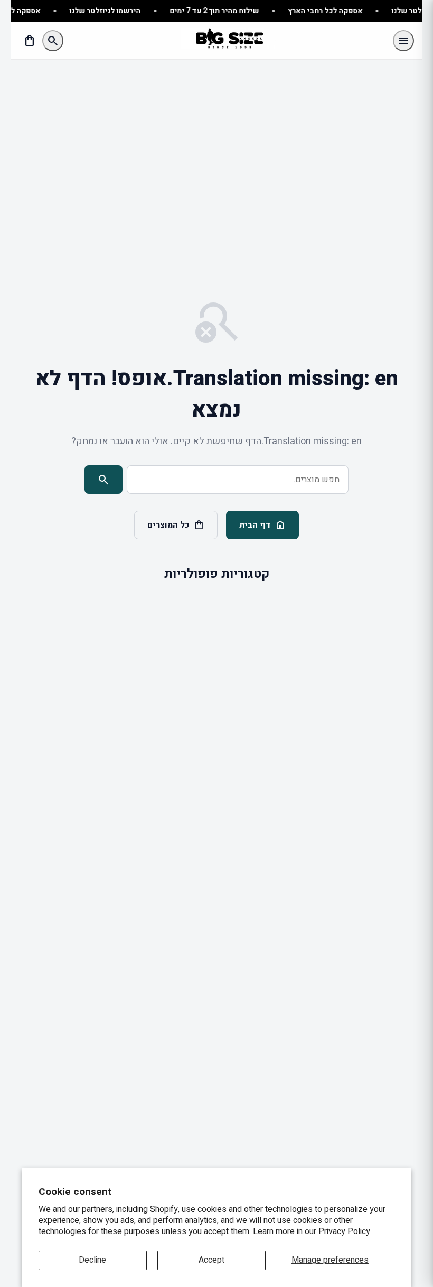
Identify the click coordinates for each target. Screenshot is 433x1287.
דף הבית (262, 525)
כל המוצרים (175, 525)
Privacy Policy (344, 1231)
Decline (92, 1260)
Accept (211, 1260)
